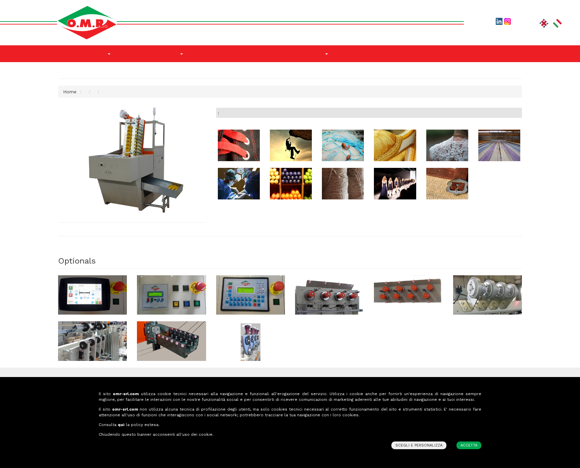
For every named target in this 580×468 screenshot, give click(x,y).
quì (121, 424)
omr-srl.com (126, 393)
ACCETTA (469, 445)
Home (70, 91)
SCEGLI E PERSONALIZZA (418, 445)
